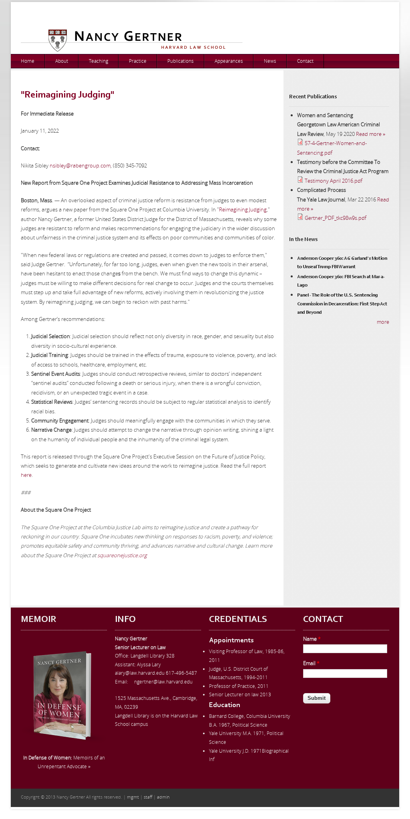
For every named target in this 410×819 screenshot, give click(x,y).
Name (312, 638)
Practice (138, 61)
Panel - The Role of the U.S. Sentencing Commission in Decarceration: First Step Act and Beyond (342, 304)
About (61, 61)
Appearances (229, 61)
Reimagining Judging (243, 209)
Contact (305, 61)
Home (27, 61)
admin (163, 797)
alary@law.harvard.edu (140, 673)
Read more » (371, 133)
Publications (180, 61)
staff (148, 797)
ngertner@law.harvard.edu (163, 681)
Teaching (98, 61)
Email (311, 663)
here (26, 474)
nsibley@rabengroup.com (80, 165)
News (270, 61)
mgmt (133, 797)
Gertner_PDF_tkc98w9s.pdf (335, 217)
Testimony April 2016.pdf (333, 180)
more (383, 321)
